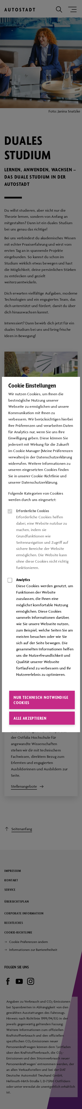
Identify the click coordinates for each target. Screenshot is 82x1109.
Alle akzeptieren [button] (30, 718)
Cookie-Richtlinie (45, 476)
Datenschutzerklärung (39, 482)
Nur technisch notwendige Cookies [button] (41, 700)
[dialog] (41, 554)
